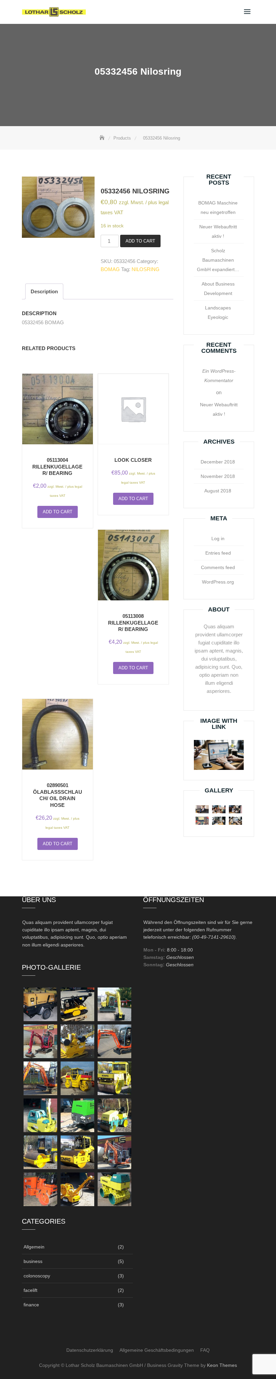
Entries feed (218, 553)
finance (31, 1304)
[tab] (44, 291)
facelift (30, 1290)
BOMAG (110, 269)
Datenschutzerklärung (89, 1350)
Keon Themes (222, 1365)
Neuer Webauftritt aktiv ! (218, 231)
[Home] (102, 138)
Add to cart (140, 241)
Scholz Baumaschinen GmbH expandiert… (218, 260)
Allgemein (34, 1247)
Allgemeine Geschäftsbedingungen (156, 1350)
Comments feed (218, 567)
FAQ (205, 1350)
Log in (218, 538)
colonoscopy (37, 1275)
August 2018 (217, 490)
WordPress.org (218, 582)
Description (44, 291)
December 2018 (218, 461)
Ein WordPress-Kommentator (219, 375)
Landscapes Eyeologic (218, 312)
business (33, 1261)
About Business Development (218, 288)
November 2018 (218, 476)
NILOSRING (146, 269)
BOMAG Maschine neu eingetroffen (218, 207)
